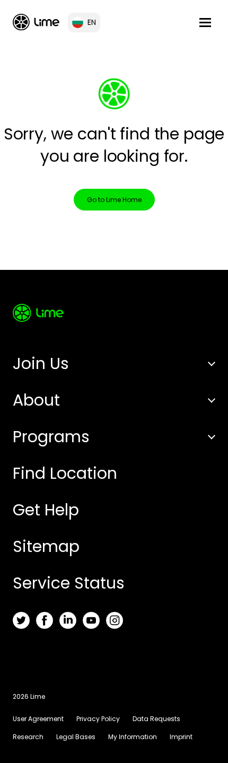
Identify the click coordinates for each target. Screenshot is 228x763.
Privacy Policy (98, 718)
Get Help (46, 509)
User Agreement (38, 718)
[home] (36, 22)
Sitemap (46, 546)
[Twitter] (21, 620)
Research (28, 736)
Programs (51, 436)
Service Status (69, 583)
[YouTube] (91, 620)
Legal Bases (75, 736)
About (36, 400)
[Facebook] (44, 620)
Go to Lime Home (114, 199)
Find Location (65, 473)
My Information (132, 736)
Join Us (41, 363)
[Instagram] (114, 620)
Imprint (181, 736)
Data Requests (156, 718)
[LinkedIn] (67, 620)
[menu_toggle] (205, 22)
